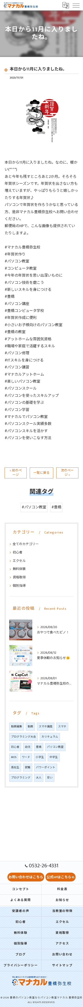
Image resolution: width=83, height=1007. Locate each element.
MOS (13, 757)
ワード (26, 757)
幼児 (27, 747)
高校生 (15, 767)
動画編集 (16, 726)
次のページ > (67, 472)
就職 (27, 767)
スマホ (62, 726)
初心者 (17, 552)
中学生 (54, 757)
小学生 (40, 757)
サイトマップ (62, 965)
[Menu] (76, 5)
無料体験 (19, 569)
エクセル (19, 560)
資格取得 (19, 577)
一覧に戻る (41, 472)
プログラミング (20, 777)
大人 (39, 777)
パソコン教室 (55, 747)
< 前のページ (16, 472)
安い (50, 777)
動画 (30, 726)
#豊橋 (56, 507)
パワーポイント (45, 767)
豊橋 (39, 747)
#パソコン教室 (34, 507)
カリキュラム (50, 737)
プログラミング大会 (23, 737)
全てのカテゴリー (26, 544)
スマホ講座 (46, 726)
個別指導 (19, 585)
